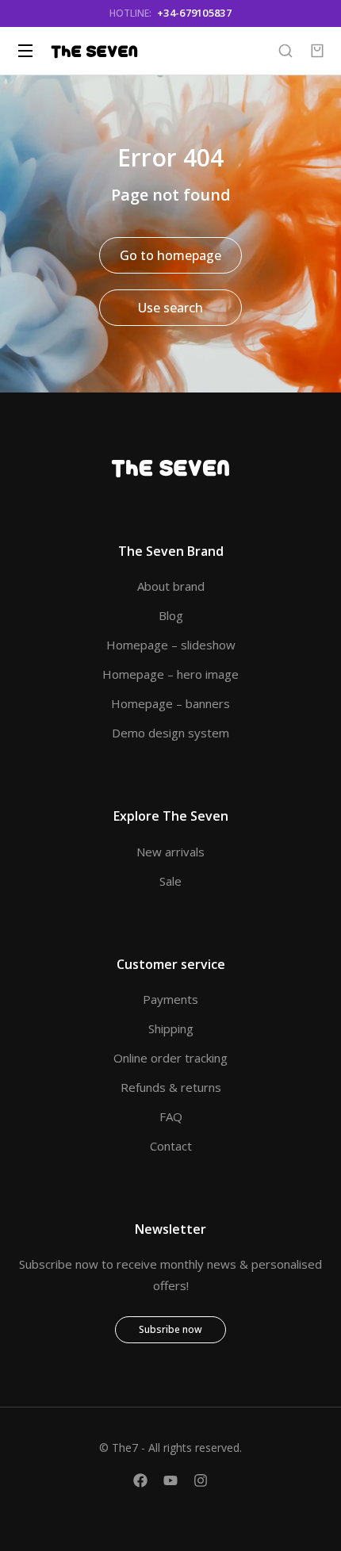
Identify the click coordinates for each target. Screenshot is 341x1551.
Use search (170, 307)
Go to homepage (170, 255)
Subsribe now (170, 1329)
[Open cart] (317, 51)
